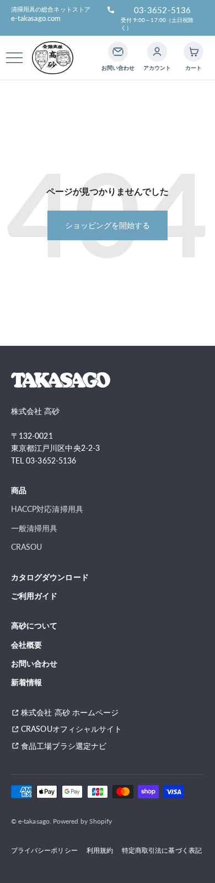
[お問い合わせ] (118, 52)
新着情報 (26, 682)
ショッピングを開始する (107, 225)
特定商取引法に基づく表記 (162, 850)
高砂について (34, 625)
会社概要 (26, 644)
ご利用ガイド (34, 595)
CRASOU (26, 546)
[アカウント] (157, 52)
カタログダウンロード (50, 577)
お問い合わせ (34, 663)
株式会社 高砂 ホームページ (70, 712)
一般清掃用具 (34, 528)
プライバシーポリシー (44, 850)
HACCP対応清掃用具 (47, 509)
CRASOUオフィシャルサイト (71, 728)
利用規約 (100, 850)
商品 (18, 490)
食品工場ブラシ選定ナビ (67, 745)
